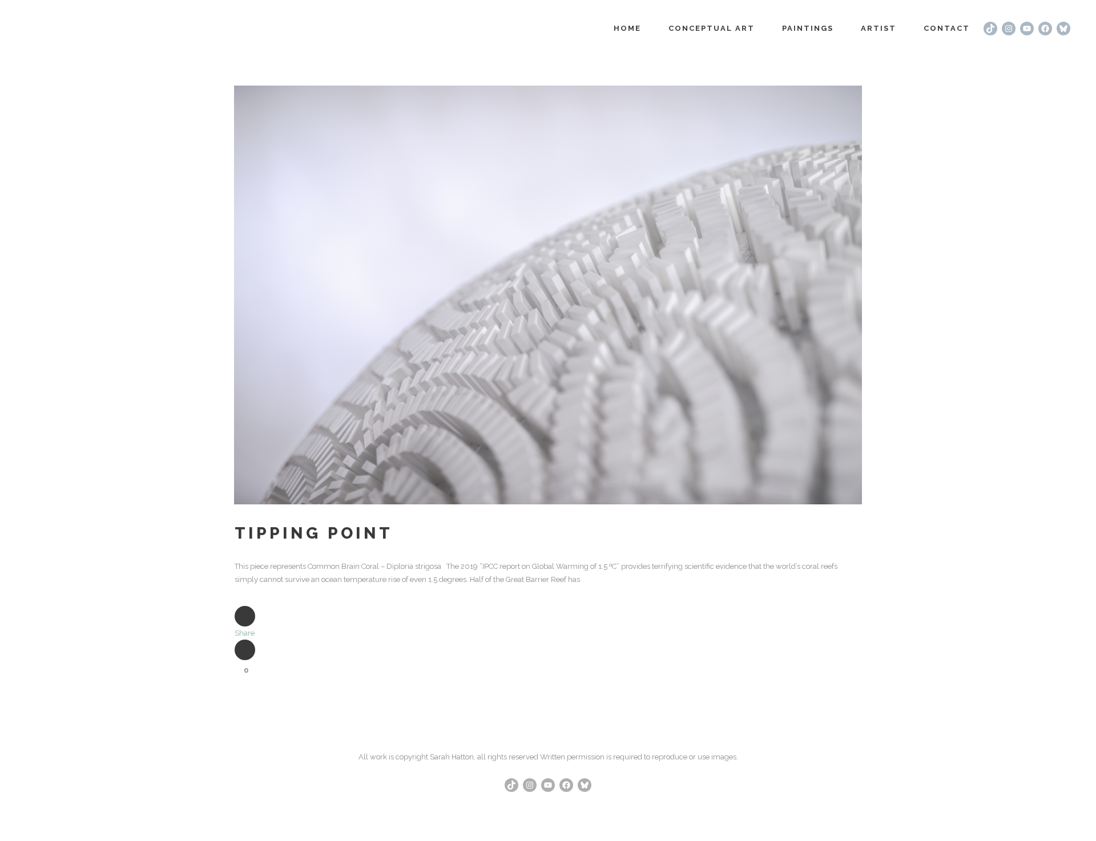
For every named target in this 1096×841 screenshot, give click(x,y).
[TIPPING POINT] (548, 295)
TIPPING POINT (314, 533)
